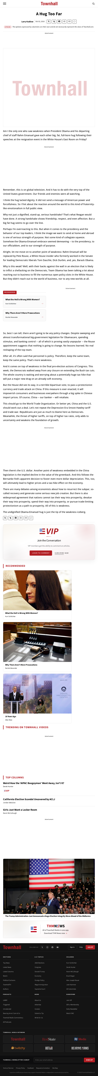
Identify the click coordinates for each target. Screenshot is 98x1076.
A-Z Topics (39, 957)
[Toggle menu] (4, 3)
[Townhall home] (12, 947)
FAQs (81, 947)
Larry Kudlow (27, 21)
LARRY (5, 1000)
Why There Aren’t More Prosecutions (21, 664)
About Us (38, 1000)
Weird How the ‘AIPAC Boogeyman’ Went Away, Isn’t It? (33, 783)
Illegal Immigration (41, 985)
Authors (5, 989)
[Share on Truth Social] (54, 22)
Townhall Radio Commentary (13, 1018)
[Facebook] (52, 947)
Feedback (30, 1068)
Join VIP (90, 947)
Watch (5, 976)
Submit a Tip (39, 1013)
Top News (6, 963)
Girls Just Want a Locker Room (20, 810)
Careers (37, 1009)
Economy (38, 976)
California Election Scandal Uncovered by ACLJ (29, 799)
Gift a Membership (72, 1005)
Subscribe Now (62, 553)
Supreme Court (40, 989)
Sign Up (89, 1060)
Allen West (8, 720)
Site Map (55, 1068)
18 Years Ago (10, 716)
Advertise (38, 1005)
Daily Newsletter (71, 1009)
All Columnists (71, 989)
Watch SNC (70, 1013)
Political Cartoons (9, 980)
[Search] (93, 3)
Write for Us (39, 1018)
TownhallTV (7, 985)
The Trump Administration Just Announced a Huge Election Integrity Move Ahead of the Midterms (48, 916)
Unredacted (7, 1009)
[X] (42, 947)
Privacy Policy (20, 1068)
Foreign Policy (39, 980)
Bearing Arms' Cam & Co (11, 1013)
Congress (38, 967)
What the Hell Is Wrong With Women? (21, 613)
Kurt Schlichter (10, 616)
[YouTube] (58, 947)
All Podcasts (7, 1022)
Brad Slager (70, 976)
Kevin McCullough (72, 971)
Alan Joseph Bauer (72, 980)
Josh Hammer (71, 985)
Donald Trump (40, 971)
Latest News (7, 967)
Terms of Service (8, 1068)
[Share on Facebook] (59, 22)
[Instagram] (47, 947)
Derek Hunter (70, 967)
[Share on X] (49, 22)
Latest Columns (8, 971)
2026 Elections (39, 963)
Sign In (72, 947)
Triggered (6, 1005)
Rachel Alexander (11, 668)
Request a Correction (43, 1068)
